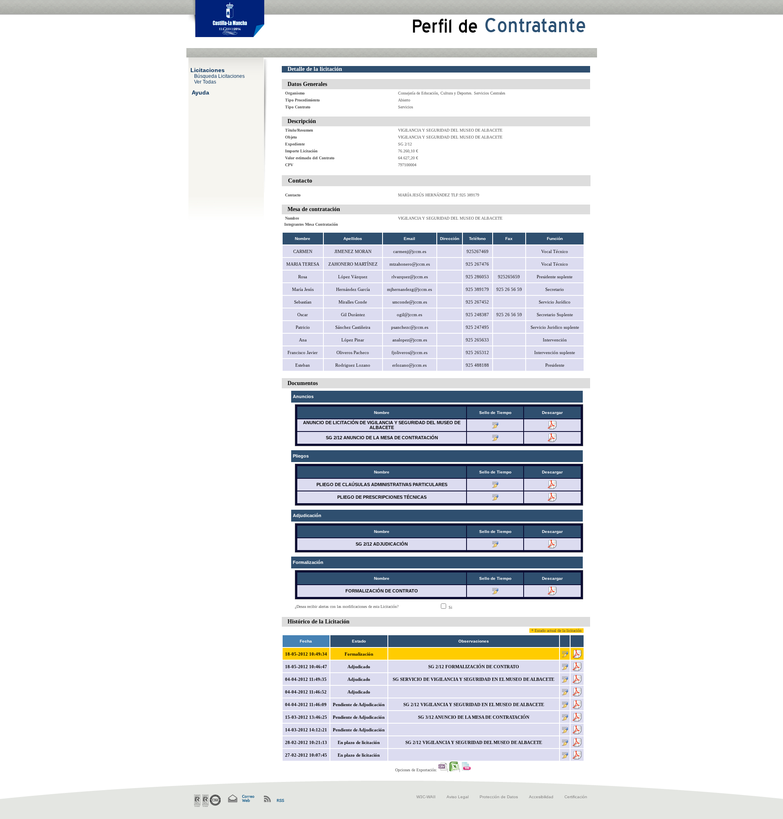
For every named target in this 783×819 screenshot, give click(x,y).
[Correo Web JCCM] (240, 799)
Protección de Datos (499, 797)
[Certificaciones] (207, 801)
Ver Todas (205, 81)
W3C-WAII (426, 797)
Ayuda (200, 92)
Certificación (575, 797)
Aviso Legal (458, 797)
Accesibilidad (541, 797)
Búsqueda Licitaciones (219, 76)
